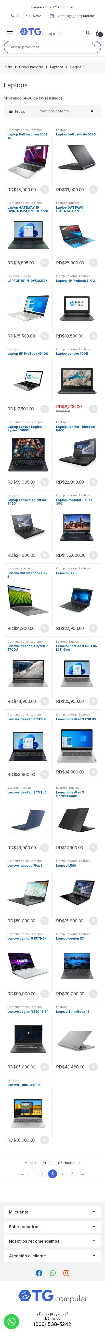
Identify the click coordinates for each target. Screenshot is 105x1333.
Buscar (93, 47)
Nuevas (74, 203)
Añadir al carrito (44, 189)
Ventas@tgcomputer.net (76, 16)
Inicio (8, 67)
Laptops (56, 67)
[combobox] (45, 47)
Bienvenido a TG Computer (52, 7)
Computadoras (31, 67)
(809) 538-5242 (28, 16)
